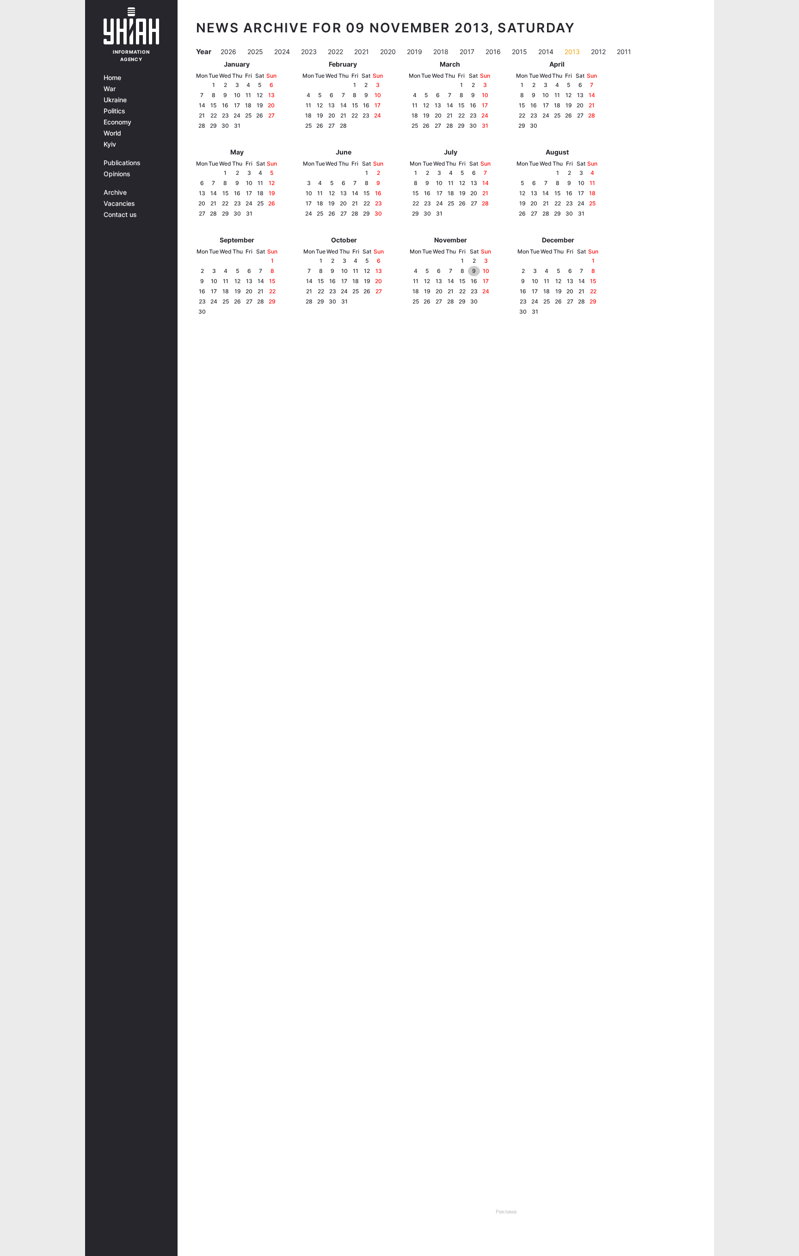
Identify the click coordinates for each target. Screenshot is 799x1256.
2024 (283, 52)
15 (213, 105)
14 (202, 105)
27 (271, 115)
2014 (546, 52)
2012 (599, 52)
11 (248, 95)
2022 (336, 52)
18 (248, 105)
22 (213, 115)
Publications (122, 163)
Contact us (120, 214)
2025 (256, 52)
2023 (310, 52)
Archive (115, 192)
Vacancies (119, 203)
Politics (114, 111)
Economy (117, 122)
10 (237, 95)
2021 (362, 52)
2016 (494, 52)
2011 (624, 52)
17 (237, 105)
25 (248, 115)
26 (259, 115)
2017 (468, 52)
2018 (441, 52)
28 (201, 125)
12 (260, 95)
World (112, 133)
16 (225, 105)
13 (271, 95)
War (110, 89)
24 (237, 115)
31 (237, 125)
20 (271, 105)
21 (202, 115)
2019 (415, 52)
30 (225, 125)
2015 (520, 52)
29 (213, 125)
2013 (573, 52)
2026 (229, 52)
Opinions (117, 174)
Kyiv (110, 144)
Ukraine (115, 100)
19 (260, 105)
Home (112, 77)
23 (225, 115)
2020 (389, 52)
